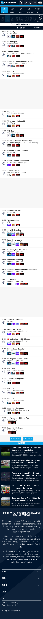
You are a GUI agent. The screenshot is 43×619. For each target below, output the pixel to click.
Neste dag (26, 438)
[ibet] (22, 36)
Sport (37, 9)
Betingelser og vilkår (11, 610)
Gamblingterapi (9, 605)
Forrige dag (16, 438)
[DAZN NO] (9, 383)
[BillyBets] (18, 36)
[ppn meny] (35, 2)
